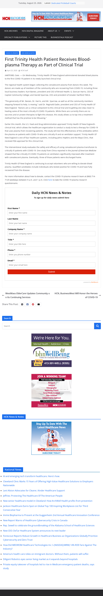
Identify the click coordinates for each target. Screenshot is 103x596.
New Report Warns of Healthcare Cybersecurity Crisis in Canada (35, 520)
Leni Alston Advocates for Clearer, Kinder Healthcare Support (34, 490)
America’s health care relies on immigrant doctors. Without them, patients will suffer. (46, 554)
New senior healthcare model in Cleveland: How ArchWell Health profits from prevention (47, 500)
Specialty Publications (15, 37)
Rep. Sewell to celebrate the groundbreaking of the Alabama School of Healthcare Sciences (49, 525)
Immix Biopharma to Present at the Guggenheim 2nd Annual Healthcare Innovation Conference (51, 515)
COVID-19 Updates (12, 53)
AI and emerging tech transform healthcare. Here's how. (31, 476)
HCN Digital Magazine (33, 31)
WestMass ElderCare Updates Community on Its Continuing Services (27, 295)
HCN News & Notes (28, 53)
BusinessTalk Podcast (62, 37)
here (50, 180)
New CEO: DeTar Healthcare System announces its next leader (34, 530)
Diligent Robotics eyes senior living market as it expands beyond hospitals (40, 559)
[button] (58, 31)
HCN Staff (24, 70)
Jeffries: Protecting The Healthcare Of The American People (32, 495)
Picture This (40, 37)
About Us (52, 31)
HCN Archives (11, 31)
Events (67, 31)
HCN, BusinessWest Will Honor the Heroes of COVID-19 (76, 295)
